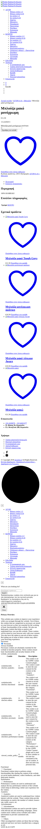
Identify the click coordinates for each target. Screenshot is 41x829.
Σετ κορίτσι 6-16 (16, 42)
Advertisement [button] (6, 804)
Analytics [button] (4, 792)
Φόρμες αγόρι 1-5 (16, 12)
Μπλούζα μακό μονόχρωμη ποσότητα (14, 126)
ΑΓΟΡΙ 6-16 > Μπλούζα (22, 101)
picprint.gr (18, 460)
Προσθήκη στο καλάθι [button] (19, 263)
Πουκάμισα (14, 24)
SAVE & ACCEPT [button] (8, 827)
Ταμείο (12, 75)
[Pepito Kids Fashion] (6, 456)
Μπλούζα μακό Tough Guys (21, 258)
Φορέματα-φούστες (17, 48)
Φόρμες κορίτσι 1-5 (17, 36)
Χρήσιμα (8, 63)
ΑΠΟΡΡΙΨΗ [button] (30, 603)
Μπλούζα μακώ (14, 409)
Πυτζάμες (13, 28)
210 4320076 (10, 423)
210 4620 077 (22, 423)
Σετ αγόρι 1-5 (15, 16)
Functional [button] (5, 767)
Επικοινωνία (9, 79)
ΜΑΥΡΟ (11, 205)
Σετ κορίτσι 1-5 (15, 40)
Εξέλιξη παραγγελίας (17, 69)
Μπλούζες (14, 22)
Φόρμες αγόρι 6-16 (17, 14)
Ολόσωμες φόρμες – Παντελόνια (22, 50)
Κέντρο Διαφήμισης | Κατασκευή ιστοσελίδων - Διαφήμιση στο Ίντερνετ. (18, 463)
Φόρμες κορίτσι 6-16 (17, 38)
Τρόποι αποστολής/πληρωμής (21, 67)
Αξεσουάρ (14, 56)
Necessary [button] (4, 641)
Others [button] (3, 817)
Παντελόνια (14, 26)
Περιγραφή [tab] (9, 182)
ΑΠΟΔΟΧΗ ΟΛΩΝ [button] (17, 603)
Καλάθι (12, 73)
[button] (5, 83)
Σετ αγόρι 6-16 (15, 18)
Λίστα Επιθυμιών (16, 71)
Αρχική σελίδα (6, 101)
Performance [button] (5, 779)
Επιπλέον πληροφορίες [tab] (13, 184)
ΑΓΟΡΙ (8, 10)
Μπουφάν (13, 32)
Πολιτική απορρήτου (17, 77)
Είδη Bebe (9, 61)
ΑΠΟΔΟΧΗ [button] (5, 603)
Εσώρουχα (14, 30)
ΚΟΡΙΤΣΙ (8, 34)
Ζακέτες (13, 20)
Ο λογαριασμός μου (17, 65)
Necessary (7, 644)
